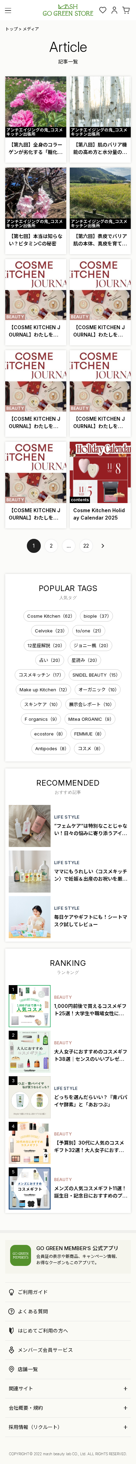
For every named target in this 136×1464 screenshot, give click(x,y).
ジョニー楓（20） (92, 645)
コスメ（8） (90, 748)
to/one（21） (90, 630)
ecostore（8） (50, 734)
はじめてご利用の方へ (43, 1331)
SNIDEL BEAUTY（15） (96, 675)
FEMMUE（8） (89, 734)
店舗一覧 (28, 1369)
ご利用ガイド (33, 1292)
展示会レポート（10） (91, 704)
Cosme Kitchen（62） (51, 616)
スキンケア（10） (42, 704)
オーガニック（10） (98, 689)
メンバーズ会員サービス (45, 1350)
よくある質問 (33, 1311)
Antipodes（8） (52, 748)
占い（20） (51, 660)
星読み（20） (85, 660)
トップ (11, 29)
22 (86, 545)
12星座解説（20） (46, 645)
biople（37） (98, 616)
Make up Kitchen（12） (45, 689)
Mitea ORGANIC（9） (91, 719)
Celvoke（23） (51, 630)
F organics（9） (42, 719)
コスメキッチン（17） (41, 675)
